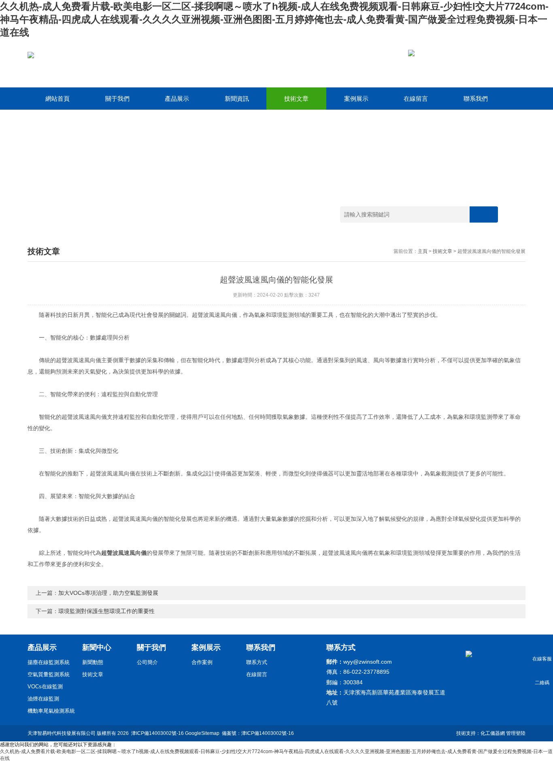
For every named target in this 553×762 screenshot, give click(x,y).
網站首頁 (57, 98)
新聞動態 (92, 662)
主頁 (423, 251)
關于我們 (117, 98)
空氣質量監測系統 (49, 674)
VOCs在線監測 (45, 686)
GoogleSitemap (202, 733)
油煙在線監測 (43, 699)
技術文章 (296, 98)
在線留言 (416, 98)
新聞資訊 (237, 98)
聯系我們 (476, 98)
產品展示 (177, 98)
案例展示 (356, 98)
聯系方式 (256, 662)
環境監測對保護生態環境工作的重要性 (106, 611)
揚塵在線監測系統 (49, 662)
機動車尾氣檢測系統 (51, 711)
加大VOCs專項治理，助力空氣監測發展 (108, 593)
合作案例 (202, 662)
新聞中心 (96, 647)
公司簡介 (147, 662)
